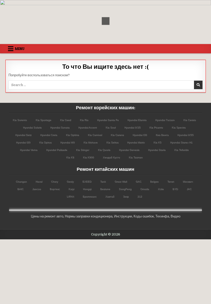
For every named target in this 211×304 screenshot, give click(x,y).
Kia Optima (72, 134)
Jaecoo (36, 189)
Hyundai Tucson (164, 120)
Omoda (144, 189)
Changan (21, 181)
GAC (138, 181)
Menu (19, 49)
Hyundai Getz (23, 134)
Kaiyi (71, 189)
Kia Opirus (45, 142)
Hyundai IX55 (185, 134)
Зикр (126, 196)
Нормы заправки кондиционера (88, 216)
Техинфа (162, 216)
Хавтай (109, 196)
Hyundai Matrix (136, 142)
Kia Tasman (136, 157)
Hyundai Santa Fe (108, 120)
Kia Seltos (112, 142)
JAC (189, 189)
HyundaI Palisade (56, 149)
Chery (54, 181)
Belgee (154, 181)
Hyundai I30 (140, 134)
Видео (175, 216)
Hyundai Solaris (32, 127)
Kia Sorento (20, 120)
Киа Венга (162, 134)
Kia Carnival (95, 134)
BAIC (20, 189)
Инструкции (123, 216)
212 (139, 196)
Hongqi (87, 189)
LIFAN (70, 196)
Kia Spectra (179, 127)
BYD (175, 189)
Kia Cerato (189, 120)
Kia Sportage (43, 120)
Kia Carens (117, 134)
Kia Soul (111, 127)
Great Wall (121, 181)
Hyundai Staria (156, 149)
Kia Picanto (156, 127)
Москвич (188, 181)
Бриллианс (89, 196)
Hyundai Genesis (129, 149)
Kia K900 (88, 157)
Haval (39, 181)
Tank (103, 181)
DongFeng (125, 189)
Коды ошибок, (144, 216)
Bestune (105, 189)
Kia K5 (157, 142)
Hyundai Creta (48, 134)
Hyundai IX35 (132, 127)
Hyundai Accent (87, 127)
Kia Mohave (90, 142)
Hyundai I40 (67, 142)
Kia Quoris (104, 149)
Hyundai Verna (28, 149)
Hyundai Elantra (136, 120)
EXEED (86, 181)
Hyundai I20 (23, 142)
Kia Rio (84, 120)
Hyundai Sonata (59, 127)
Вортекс (55, 189)
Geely (70, 181)
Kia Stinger (82, 149)
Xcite (161, 189)
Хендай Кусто (111, 157)
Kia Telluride (181, 149)
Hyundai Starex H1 (181, 142)
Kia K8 (70, 157)
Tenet (170, 181)
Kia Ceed (65, 120)
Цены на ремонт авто (47, 216)
